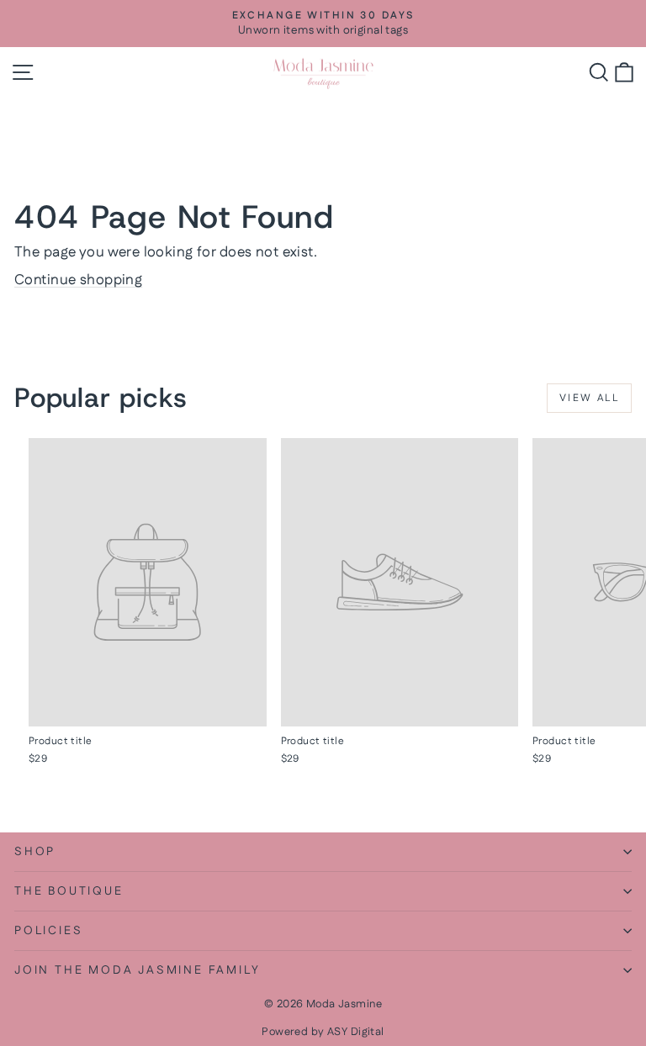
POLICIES (48, 930)
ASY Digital (355, 1031)
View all (589, 398)
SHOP (35, 851)
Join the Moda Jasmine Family (137, 970)
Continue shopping (78, 280)
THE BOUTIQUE (69, 891)
